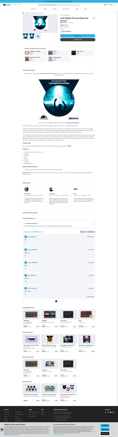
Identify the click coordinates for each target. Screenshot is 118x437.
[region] (59, 429)
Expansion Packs (27, 396)
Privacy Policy (32, 414)
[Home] (23, 13)
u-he (84, 322)
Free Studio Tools (19, 414)
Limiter (61, 322)
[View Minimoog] (31, 314)
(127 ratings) (70, 22)
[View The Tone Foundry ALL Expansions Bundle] (49, 388)
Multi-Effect (44, 322)
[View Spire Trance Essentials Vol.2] (86, 339)
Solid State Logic (68, 322)
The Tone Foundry (64, 15)
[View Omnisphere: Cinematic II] (68, 339)
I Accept (105, 425)
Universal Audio (28, 323)
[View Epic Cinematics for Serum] (49, 339)
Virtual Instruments (28, 322)
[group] (31, 319)
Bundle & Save (78, 39)
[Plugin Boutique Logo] (7, 5)
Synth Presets (27, 13)
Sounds (6, 418)
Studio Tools (7, 414)
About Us (43, 414)
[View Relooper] (49, 314)
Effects (5, 416)
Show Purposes (105, 433)
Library (19, 5)
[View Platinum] (49, 364)
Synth (80, 322)
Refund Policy (32, 416)
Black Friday (17, 418)
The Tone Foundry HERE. (72, 122)
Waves (50, 371)
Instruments (7, 412)
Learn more (69, 1)
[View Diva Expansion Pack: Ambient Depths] (31, 339)
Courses (17, 416)
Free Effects (17, 412)
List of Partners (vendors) (59, 434)
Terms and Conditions (34, 412)
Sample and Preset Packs (65, 396)
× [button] (116, 1)
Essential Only (105, 429)
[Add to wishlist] (94, 18)
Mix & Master (44, 371)
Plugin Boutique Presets (30, 348)
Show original (90, 296)
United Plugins (51, 322)
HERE (69, 146)
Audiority (69, 346)
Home (14, 5)
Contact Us (43, 412)
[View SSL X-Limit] (68, 314)
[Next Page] (63, 301)
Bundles (6, 421)
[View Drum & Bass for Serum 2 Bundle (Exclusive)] (68, 388)
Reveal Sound (88, 346)
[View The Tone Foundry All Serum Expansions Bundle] (31, 388)
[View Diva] (86, 314)
